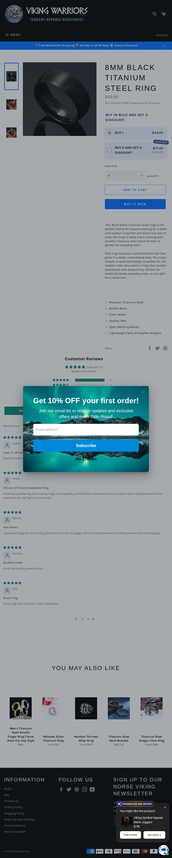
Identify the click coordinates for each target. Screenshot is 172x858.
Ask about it (154, 834)
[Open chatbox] (164, 850)
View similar (130, 834)
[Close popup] (165, 807)
